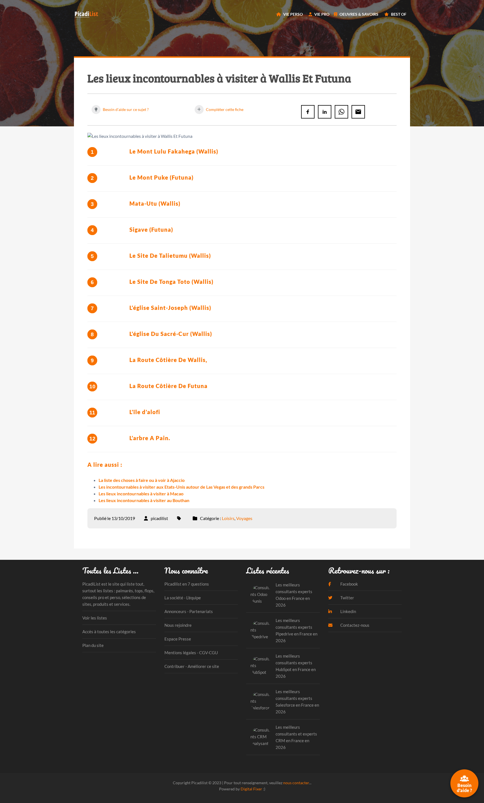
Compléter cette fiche (224, 109)
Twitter (346, 597)
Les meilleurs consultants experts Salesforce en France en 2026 (297, 701)
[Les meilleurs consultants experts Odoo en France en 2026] (260, 594)
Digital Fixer (251, 788)
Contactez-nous (354, 625)
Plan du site (93, 645)
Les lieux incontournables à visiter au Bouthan (144, 500)
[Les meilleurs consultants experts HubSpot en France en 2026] (260, 665)
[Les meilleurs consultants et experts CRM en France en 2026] (260, 737)
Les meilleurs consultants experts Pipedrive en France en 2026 (296, 630)
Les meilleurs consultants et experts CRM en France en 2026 (296, 737)
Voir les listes (94, 617)
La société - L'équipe (182, 597)
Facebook (348, 583)
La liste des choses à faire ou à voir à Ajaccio (142, 480)
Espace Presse (177, 638)
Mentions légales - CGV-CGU (191, 652)
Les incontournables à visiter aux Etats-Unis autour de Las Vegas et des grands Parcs (181, 486)
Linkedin (347, 611)
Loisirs (228, 518)
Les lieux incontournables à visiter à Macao (141, 493)
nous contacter (296, 782)
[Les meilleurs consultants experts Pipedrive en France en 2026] (260, 630)
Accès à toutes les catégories (109, 631)
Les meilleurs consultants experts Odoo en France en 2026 (294, 594)
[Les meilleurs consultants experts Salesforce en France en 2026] (260, 701)
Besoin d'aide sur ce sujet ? (125, 109)
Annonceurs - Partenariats (188, 611)
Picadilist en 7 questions (186, 583)
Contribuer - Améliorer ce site (191, 666)
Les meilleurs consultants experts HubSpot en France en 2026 (296, 666)
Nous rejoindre (178, 625)
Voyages (244, 518)
